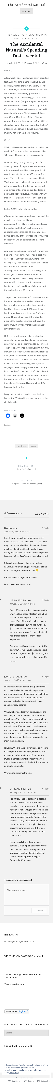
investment (22, 446)
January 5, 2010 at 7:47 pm (22, 603)
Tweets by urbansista (14, 984)
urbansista (20, 63)
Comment (38, 910)
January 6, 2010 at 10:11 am (17, 680)
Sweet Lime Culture (18, 1045)
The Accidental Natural (26, 5)
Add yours (42, 514)
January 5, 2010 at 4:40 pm (17, 531)
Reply (46, 528)
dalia (8, 528)
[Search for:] (26, 1033)
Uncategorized (30, 38)
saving (33, 446)
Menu (28, 11)
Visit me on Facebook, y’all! (24, 956)
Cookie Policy (14, 1073)
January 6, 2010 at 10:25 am (23, 792)
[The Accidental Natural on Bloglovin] (16, 1012)
